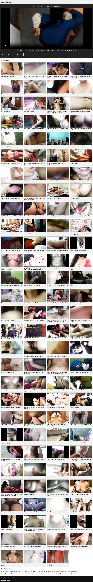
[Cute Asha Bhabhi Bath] (58, 225)
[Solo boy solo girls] (81, 399)
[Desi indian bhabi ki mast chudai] (12, 225)
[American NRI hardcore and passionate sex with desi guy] (35, 399)
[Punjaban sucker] (35, 434)
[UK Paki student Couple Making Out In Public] (81, 364)
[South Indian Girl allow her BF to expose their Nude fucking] (12, 208)
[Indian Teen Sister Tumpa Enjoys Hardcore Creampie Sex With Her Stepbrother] (58, 312)
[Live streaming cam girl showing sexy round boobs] (81, 260)
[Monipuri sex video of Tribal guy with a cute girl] (35, 68)
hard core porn (60, 50)
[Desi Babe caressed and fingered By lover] (12, 399)
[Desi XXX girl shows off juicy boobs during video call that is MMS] (81, 173)
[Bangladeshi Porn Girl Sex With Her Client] (35, 312)
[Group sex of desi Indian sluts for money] (58, 138)
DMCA (4, 580)
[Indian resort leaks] (58, 434)
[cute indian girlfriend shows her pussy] (35, 539)
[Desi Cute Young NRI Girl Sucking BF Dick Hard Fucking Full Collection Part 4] (58, 364)
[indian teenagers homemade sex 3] (81, 243)
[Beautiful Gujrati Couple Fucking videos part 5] (35, 138)
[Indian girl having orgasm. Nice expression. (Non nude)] (35, 243)
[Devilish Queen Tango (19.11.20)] (35, 330)
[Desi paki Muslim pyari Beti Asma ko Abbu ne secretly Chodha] (81, 382)
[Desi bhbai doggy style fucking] (12, 312)
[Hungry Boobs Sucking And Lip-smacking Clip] (58, 277)
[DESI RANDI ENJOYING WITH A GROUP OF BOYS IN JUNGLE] (81, 225)
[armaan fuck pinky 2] (58, 173)
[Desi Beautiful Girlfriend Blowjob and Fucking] (12, 277)
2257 (2, 580)
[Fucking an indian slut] (35, 486)
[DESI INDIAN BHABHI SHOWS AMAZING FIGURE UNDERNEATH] (12, 260)
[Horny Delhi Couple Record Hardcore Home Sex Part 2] (58, 243)
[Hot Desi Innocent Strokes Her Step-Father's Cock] (58, 68)
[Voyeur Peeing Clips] (12, 138)
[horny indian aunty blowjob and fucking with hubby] (58, 382)
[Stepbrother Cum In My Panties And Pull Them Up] (35, 417)
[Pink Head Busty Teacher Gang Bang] (12, 469)
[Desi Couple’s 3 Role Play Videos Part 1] (81, 504)
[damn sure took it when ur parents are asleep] (12, 347)
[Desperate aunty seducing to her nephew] (81, 486)
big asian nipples (42, 50)
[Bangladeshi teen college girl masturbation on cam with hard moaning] (58, 208)
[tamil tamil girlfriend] (81, 347)
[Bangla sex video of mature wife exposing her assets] (12, 86)
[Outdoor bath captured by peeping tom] (81, 434)
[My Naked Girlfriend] (35, 173)
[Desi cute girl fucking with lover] (58, 260)
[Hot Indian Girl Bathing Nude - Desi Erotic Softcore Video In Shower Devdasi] (58, 539)
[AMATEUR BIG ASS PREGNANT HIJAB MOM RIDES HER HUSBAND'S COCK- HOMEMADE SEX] (12, 486)
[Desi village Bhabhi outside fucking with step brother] (35, 155)
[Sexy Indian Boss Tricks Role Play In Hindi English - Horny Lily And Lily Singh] (58, 103)
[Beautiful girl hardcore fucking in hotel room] (81, 521)
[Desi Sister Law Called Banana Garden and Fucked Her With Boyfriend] (12, 330)
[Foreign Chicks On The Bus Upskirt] (58, 86)
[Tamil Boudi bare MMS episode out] (35, 556)
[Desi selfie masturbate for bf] (12, 68)
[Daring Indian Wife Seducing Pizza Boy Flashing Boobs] (58, 155)
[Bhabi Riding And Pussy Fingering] (35, 277)
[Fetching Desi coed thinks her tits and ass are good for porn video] (35, 452)
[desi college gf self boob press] (12, 539)
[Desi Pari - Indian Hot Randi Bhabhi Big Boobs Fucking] (58, 417)
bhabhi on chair (68, 50)
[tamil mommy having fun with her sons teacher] (81, 295)
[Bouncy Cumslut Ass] (12, 504)
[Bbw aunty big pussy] (81, 190)
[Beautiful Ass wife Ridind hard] (58, 190)
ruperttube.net (6, 2)
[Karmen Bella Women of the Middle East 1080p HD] (35, 208)
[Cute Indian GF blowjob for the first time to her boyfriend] (35, 364)
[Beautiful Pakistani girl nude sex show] (58, 521)
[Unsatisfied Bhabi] (35, 86)
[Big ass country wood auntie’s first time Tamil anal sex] (58, 486)
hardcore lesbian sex (51, 50)
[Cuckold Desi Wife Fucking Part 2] (81, 138)
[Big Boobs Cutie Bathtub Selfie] (12, 364)
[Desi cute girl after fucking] (35, 225)
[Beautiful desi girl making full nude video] (58, 469)
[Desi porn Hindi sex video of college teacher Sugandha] (58, 121)
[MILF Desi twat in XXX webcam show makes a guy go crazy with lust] (81, 68)
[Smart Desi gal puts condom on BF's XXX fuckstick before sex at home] (81, 208)
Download (19, 54)
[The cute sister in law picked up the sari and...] (81, 417)
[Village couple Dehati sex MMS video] (81, 539)
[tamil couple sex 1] (12, 103)
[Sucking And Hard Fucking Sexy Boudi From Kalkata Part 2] (58, 295)
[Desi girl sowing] (81, 155)
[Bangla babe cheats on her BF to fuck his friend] (58, 330)
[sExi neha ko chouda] (35, 103)
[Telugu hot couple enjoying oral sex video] (12, 190)
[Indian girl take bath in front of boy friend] (12, 155)
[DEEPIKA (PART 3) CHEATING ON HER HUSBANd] (12, 452)
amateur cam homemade (25, 50)
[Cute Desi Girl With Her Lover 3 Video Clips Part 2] (81, 103)
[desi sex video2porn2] (12, 382)
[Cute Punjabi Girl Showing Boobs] (81, 86)
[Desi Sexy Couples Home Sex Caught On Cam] (12, 121)
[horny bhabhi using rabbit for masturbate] (35, 504)
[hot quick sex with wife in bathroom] (81, 469)
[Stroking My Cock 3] (35, 469)
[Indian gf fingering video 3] (12, 521)
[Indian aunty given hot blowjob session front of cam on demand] (12, 434)
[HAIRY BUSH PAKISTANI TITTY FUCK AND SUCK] (12, 556)
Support (8, 580)
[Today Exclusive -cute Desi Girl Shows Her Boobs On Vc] (81, 330)
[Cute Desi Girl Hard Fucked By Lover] (35, 295)
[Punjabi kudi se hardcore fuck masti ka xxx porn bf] (81, 312)
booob (74, 50)
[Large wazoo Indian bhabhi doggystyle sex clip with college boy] (35, 382)
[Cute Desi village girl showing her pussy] (58, 504)
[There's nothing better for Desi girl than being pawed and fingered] (35, 190)
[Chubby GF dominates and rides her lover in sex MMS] (58, 556)
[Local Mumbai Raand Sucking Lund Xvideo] (12, 243)
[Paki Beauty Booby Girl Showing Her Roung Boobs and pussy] (81, 121)
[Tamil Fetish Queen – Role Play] (12, 417)
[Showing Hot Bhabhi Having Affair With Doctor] (58, 452)
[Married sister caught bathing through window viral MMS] (12, 173)
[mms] (81, 277)
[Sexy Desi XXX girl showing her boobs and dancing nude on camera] (35, 121)
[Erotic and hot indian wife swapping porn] (58, 399)
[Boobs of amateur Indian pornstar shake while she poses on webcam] (35, 521)
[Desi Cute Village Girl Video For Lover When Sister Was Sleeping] (81, 452)
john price (34, 50)
